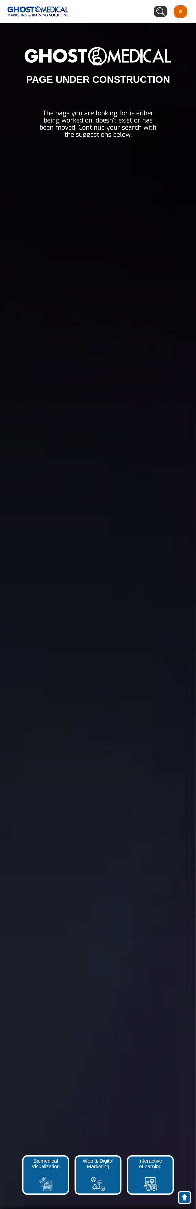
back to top (187, 1198)
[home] (38, 11)
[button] (180, 12)
